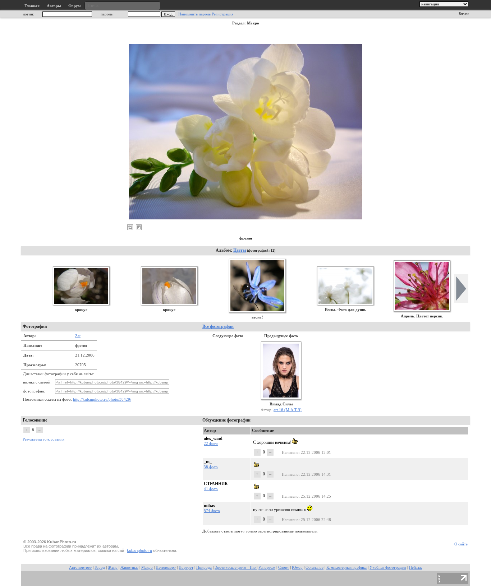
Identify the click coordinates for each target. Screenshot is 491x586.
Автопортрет (80, 567)
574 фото (212, 510)
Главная (32, 6)
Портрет (186, 567)
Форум (74, 6)
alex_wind (213, 438)
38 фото (211, 467)
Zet (78, 336)
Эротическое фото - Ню (236, 567)
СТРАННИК (216, 483)
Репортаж (266, 567)
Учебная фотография (388, 567)
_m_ (208, 461)
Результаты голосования (43, 439)
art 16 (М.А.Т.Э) (288, 410)
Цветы (239, 250)
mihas (209, 505)
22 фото (211, 443)
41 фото (211, 489)
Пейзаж (415, 567)
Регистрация (222, 14)
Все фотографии (218, 326)
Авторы (54, 6)
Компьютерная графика (346, 567)
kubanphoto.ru (139, 550)
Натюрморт (166, 567)
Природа (204, 567)
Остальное (314, 567)
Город (100, 567)
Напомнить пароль (194, 14)
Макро (147, 567)
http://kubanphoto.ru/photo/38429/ (102, 399)
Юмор (297, 567)
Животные (129, 567)
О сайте (461, 544)
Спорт (283, 567)
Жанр (113, 567)
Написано (290, 452)
